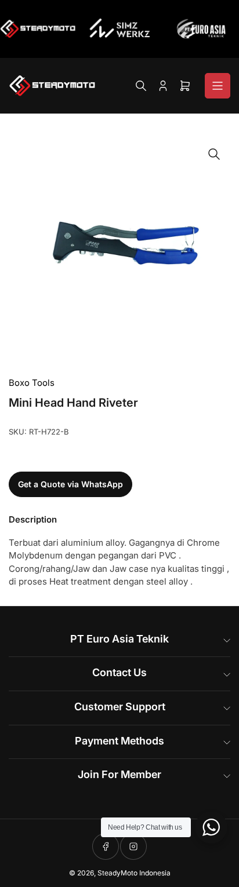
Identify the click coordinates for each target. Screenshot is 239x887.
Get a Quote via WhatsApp (70, 484)
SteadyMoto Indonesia (134, 872)
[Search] (141, 85)
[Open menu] (217, 85)
